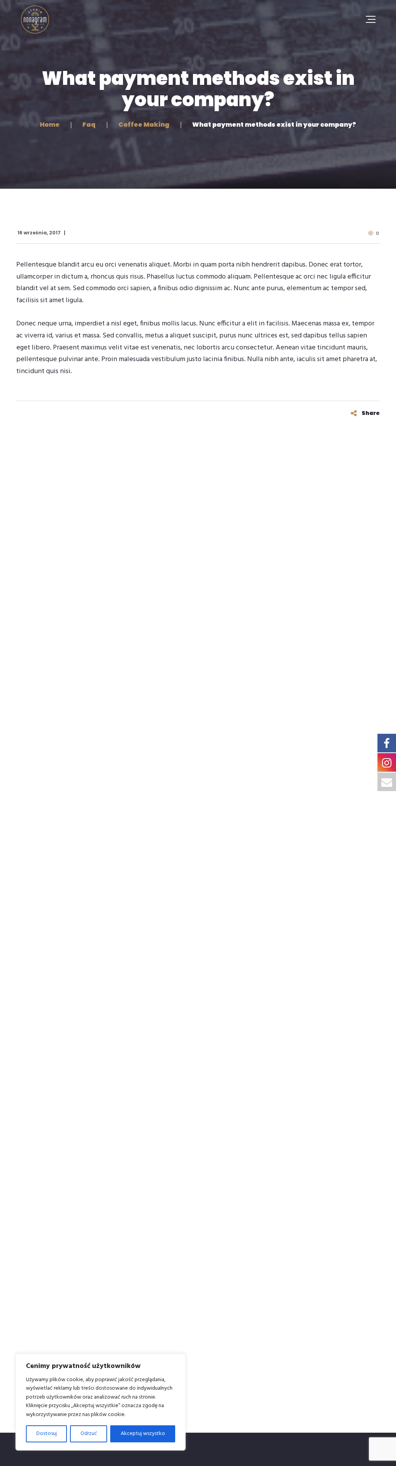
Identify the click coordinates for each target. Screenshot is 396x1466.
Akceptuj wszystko (143, 1433)
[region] (100, 1402)
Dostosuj (46, 1433)
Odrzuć (88, 1433)
